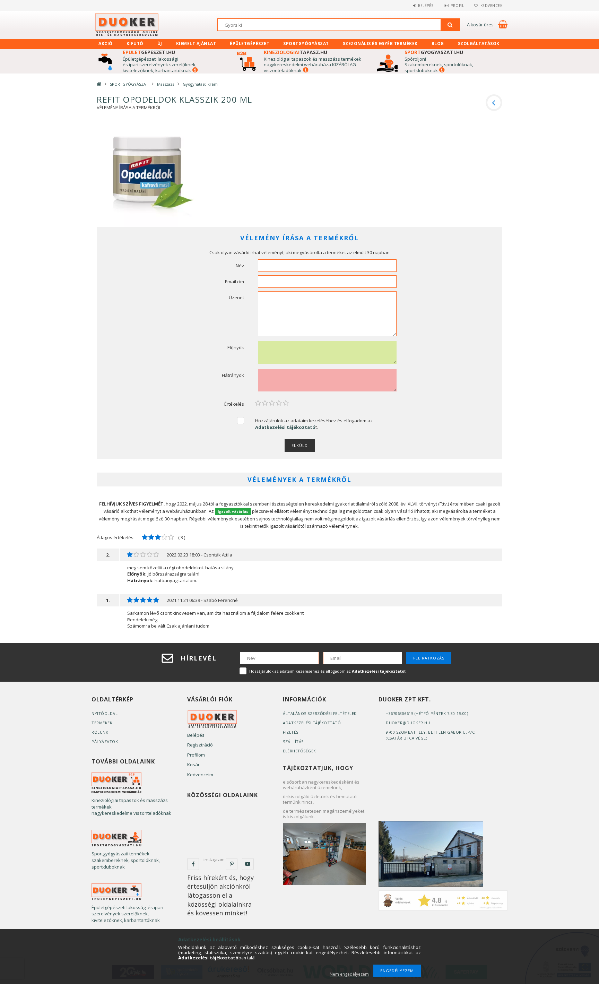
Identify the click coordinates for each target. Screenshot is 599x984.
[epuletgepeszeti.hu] (116, 891)
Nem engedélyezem (349, 974)
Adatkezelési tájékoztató (312, 722)
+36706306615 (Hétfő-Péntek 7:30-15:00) (427, 713)
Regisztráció (200, 745)
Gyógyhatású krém (200, 84)
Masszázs (165, 84)
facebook (193, 864)
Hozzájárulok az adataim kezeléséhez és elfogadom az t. (314, 423)
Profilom (196, 755)
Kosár (193, 764)
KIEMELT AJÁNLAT (196, 43)
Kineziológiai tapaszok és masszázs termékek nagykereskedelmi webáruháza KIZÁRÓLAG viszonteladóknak (312, 65)
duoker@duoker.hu (408, 722)
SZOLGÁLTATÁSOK (479, 43)
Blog (438, 43)
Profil (457, 5)
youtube (248, 864)
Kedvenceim (200, 774)
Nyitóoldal (105, 713)
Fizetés (290, 732)
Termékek (102, 722)
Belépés (426, 5)
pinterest (231, 864)
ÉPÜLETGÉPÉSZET (249, 43)
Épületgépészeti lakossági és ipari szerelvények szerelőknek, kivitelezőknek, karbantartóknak (160, 65)
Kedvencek (491, 5)
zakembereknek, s (426, 64)
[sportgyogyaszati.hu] (116, 838)
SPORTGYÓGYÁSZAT (306, 43)
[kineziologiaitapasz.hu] (116, 782)
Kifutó (135, 43)
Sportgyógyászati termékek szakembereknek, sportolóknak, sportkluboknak (126, 860)
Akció (105, 43)
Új (159, 43)
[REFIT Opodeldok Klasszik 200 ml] (147, 175)
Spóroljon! (415, 59)
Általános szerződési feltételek (320, 713)
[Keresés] (450, 24)
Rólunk (100, 732)
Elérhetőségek (299, 750)
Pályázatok (105, 741)
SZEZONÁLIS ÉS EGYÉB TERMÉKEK (380, 43)
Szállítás (293, 741)
